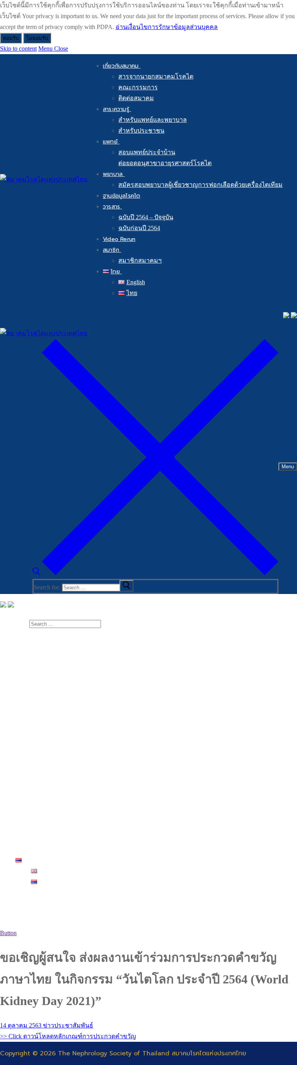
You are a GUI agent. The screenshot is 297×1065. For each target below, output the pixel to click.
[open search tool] (155, 573)
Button (8, 933)
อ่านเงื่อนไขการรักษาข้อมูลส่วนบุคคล (167, 27)
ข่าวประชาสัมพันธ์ (67, 1025)
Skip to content (18, 48)
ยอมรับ (11, 38)
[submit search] (126, 586)
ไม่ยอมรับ (37, 38)
